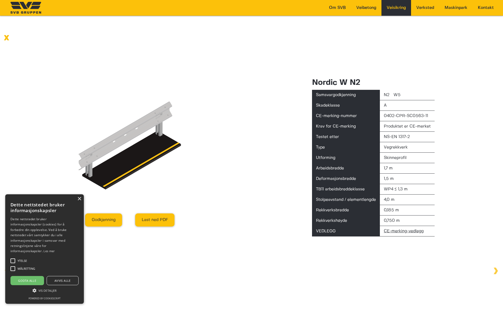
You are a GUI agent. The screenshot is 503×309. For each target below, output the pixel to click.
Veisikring (396, 8)
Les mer (48, 251)
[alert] (44, 249)
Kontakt (486, 8)
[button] (44, 290)
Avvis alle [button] (62, 281)
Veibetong (366, 8)
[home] (25, 8)
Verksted (425, 8)
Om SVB (337, 8)
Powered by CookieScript (45, 298)
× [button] (79, 199)
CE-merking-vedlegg (404, 231)
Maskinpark (456, 8)
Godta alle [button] (27, 281)
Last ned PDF (155, 220)
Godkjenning (104, 220)
